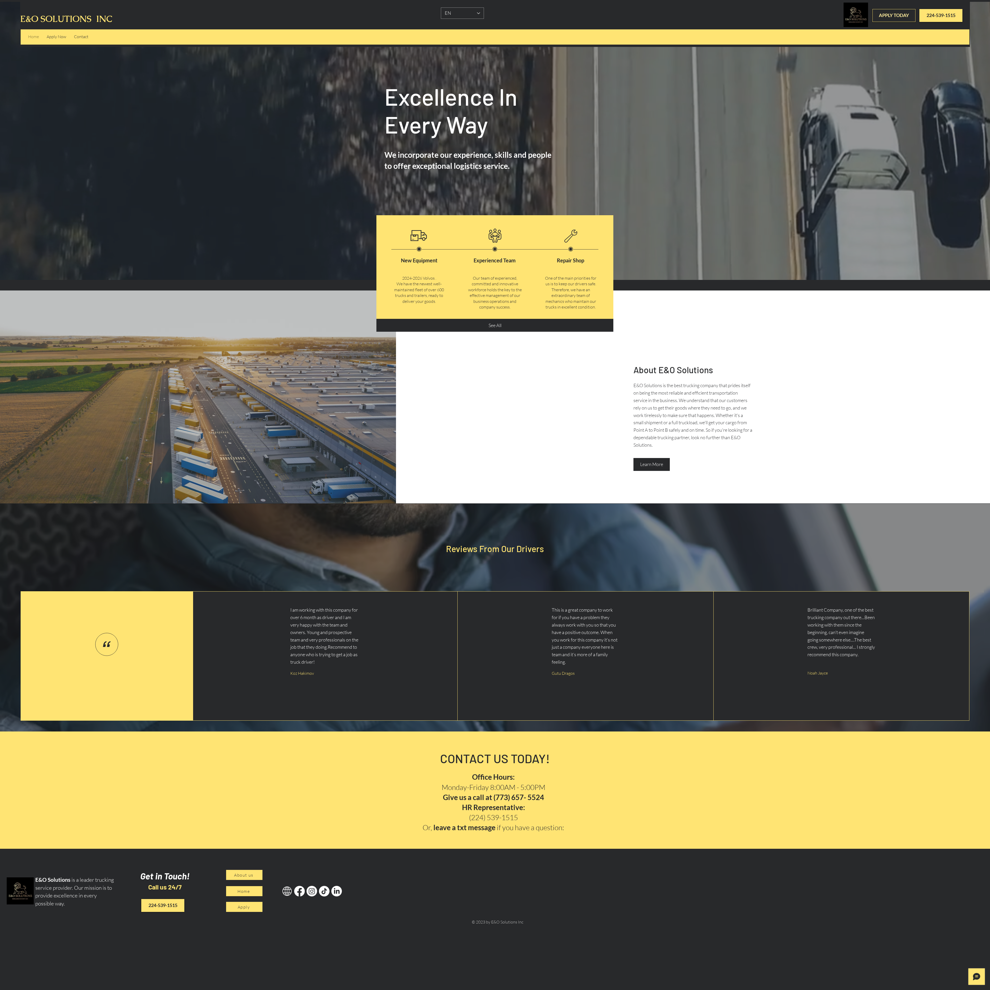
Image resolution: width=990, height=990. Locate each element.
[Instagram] (312, 891)
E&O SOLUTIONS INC (66, 18)
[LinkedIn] (336, 891)
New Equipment (419, 260)
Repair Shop (570, 260)
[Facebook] (299, 891)
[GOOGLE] (287, 891)
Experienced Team (495, 260)
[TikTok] (324, 891)
